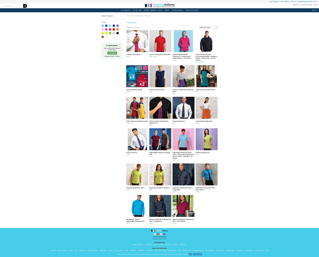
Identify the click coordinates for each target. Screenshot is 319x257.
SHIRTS (167, 10)
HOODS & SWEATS (177, 10)
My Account (168, 244)
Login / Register (274, 1)
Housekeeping (172, 250)
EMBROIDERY (296, 4)
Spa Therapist (249, 250)
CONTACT (315, 4)
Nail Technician (210, 250)
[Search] (25, 6)
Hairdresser (141, 250)
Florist (126, 250)
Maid (179, 250)
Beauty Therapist (62, 250)
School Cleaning (259, 250)
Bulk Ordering (285, 1)
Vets (267, 250)
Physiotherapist (230, 250)
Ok (190, 254)
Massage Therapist (198, 250)
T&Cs (155, 244)
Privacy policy (197, 254)
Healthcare (149, 250)
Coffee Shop (103, 250)
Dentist (110, 250)
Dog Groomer (118, 250)
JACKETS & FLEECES (191, 10)
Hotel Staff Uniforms (160, 250)
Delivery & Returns (138, 244)
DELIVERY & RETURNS (306, 4)
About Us (293, 1)
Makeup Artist (187, 250)
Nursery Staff (219, 250)
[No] (317, 255)
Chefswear (82, 250)
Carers (71, 250)
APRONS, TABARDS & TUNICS (153, 10)
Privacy (176, 244)
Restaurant (240, 250)
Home (128, 16)
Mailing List (183, 244)
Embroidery (148, 244)
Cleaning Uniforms (92, 250)
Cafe (76, 250)
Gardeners (133, 250)
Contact (161, 244)
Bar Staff (53, 250)
